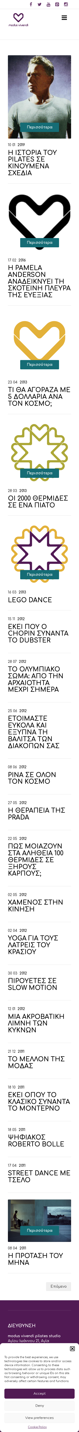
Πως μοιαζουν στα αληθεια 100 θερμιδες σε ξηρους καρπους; (35, 860)
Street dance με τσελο (39, 1177)
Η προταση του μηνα (35, 1259)
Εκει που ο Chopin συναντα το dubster (38, 634)
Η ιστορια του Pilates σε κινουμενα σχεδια (32, 163)
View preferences (39, 1418)
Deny (39, 1406)
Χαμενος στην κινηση (35, 906)
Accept (40, 1394)
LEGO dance (30, 600)
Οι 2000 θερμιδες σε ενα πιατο (38, 502)
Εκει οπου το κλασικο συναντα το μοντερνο (39, 1102)
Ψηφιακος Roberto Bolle (36, 1141)
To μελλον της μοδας (36, 1063)
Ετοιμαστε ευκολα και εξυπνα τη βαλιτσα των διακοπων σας (33, 732)
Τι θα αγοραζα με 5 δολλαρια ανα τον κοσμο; (39, 397)
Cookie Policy (37, 1427)
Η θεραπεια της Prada (36, 814)
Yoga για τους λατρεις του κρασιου (33, 945)
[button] (72, 1348)
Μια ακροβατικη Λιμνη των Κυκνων (36, 1023)
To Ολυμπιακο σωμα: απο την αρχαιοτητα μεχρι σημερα (35, 679)
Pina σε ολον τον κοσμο (32, 779)
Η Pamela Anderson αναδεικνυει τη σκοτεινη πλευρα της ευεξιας (39, 282)
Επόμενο (58, 1287)
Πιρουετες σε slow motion (32, 985)
